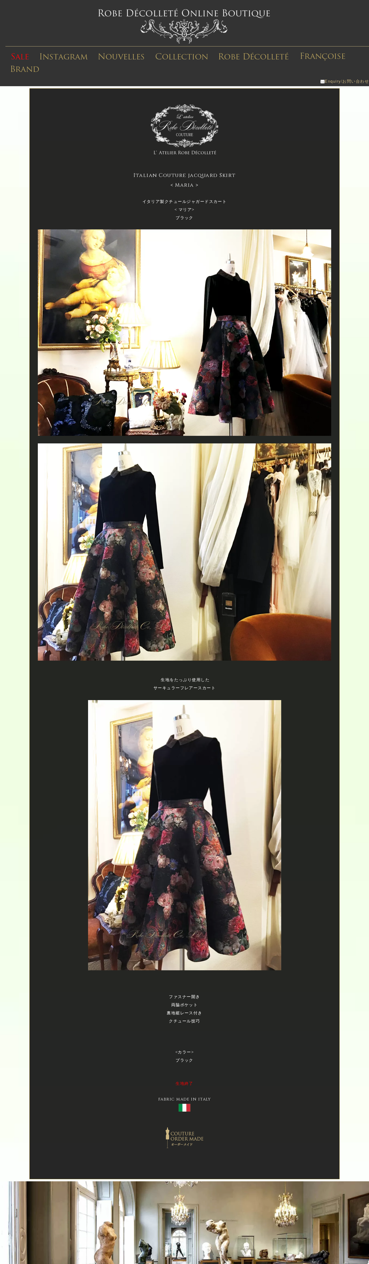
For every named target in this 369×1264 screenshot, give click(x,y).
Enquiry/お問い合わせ (347, 81)
